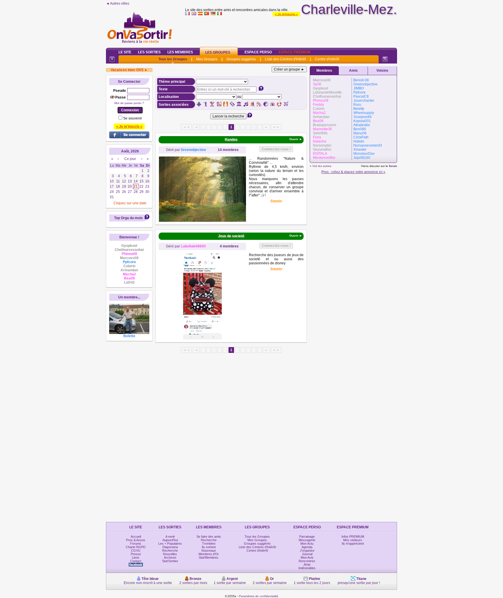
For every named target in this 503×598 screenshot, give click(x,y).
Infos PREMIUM (352, 536)
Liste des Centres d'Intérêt (285, 59)
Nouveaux (208, 550)
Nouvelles (170, 554)
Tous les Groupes (172, 59)
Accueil (136, 536)
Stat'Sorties (170, 561)
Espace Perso (258, 52)
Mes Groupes (206, 59)
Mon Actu (307, 543)
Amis (353, 70)
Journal (307, 554)
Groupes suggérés (241, 59)
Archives (170, 557)
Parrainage (307, 536)
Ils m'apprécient (353, 543)
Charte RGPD (136, 547)
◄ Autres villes (117, 3)
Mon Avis (307, 557)
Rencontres (307, 561)
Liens (135, 557)
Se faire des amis (208, 536)
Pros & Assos (135, 540)
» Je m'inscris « (286, 14)
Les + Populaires (170, 543)
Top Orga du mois (128, 218)
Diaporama (170, 547)
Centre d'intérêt (327, 59)
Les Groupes (217, 52)
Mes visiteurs (352, 540)
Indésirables (307, 568)
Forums (135, 543)
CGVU (135, 550)
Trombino (208, 543)
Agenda (307, 547)
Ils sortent (209, 547)
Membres (324, 70)
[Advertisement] (291, 30)
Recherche (170, 550)
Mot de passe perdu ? (129, 103)
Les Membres (180, 52)
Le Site (124, 52)
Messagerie (307, 540)
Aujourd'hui (170, 540)
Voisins (382, 70)
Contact (135, 561)
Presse (136, 554)
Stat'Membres (208, 557)
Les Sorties (149, 52)
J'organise (307, 550)
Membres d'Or (209, 554)
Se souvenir (132, 118)
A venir (170, 536)
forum (393, 166)
